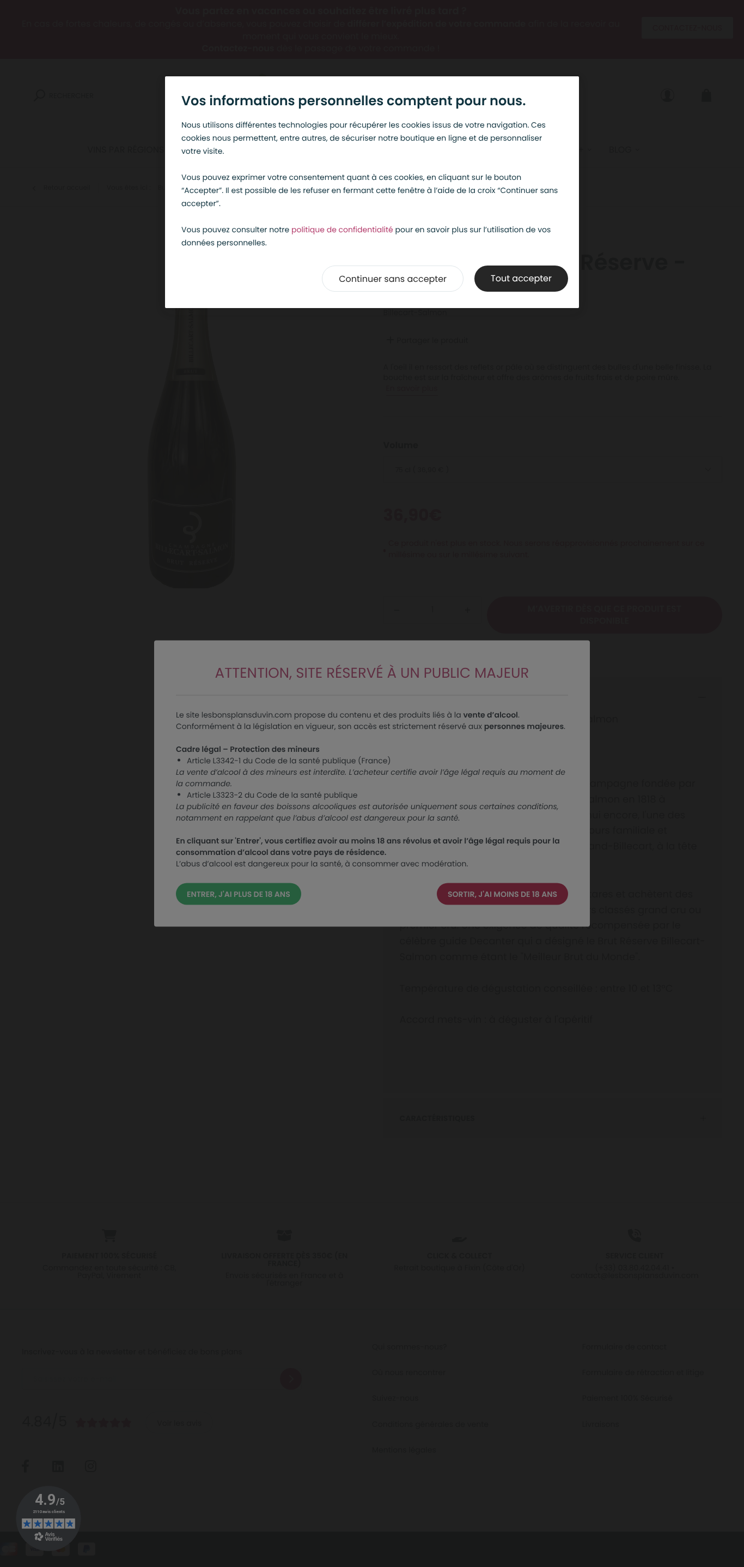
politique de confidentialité (342, 229)
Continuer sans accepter (393, 279)
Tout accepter (521, 278)
